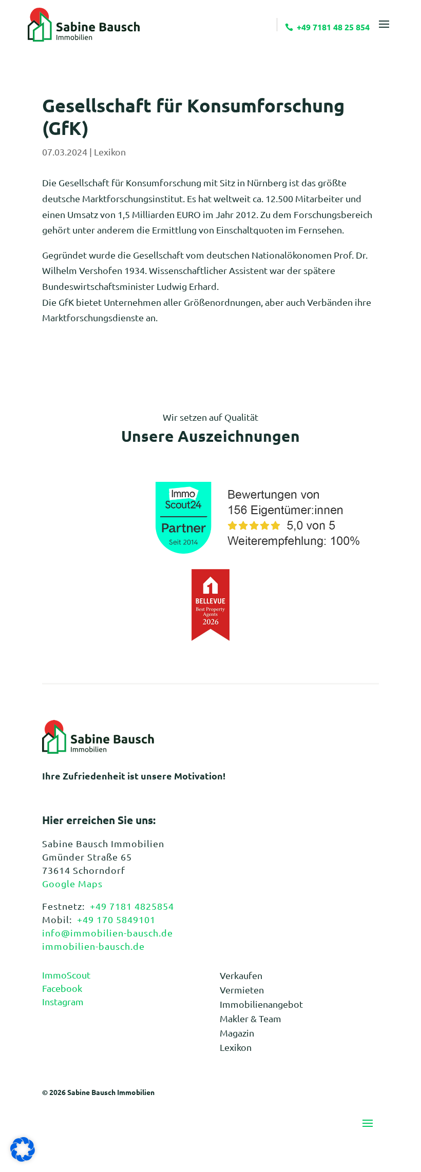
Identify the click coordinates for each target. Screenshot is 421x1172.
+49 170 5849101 (116, 919)
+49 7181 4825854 (132, 906)
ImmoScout (66, 974)
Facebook (62, 988)
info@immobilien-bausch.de (107, 932)
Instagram (63, 1001)
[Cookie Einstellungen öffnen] (22, 1158)
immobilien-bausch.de (93, 946)
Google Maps (72, 883)
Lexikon (110, 151)
